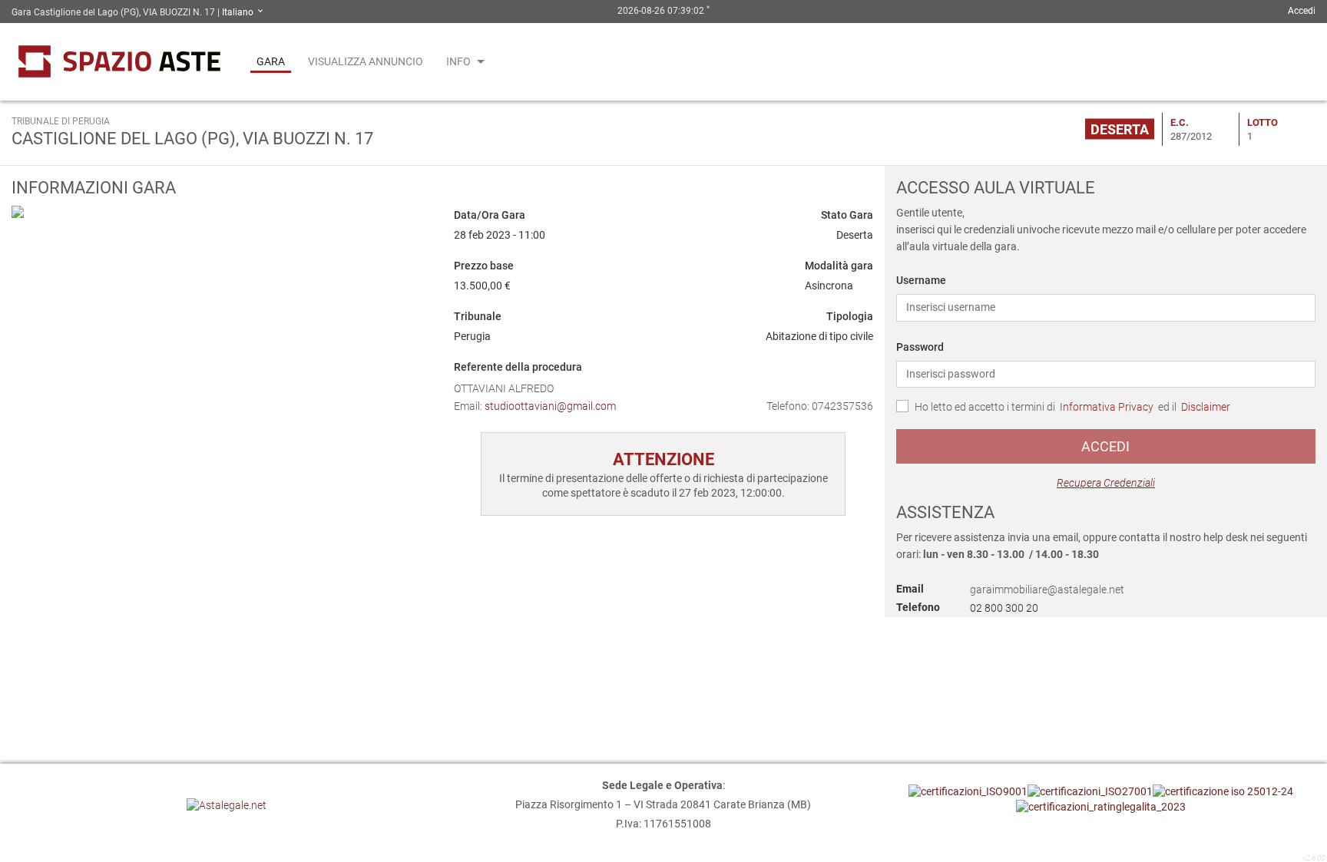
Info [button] (458, 61)
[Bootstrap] (119, 62)
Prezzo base (484, 265)
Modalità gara (839, 265)
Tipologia (849, 316)
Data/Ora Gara (489, 215)
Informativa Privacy (1106, 407)
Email (910, 589)
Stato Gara (847, 215)
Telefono (918, 607)
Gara (270, 61)
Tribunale (477, 316)
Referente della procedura (518, 367)
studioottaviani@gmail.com (550, 406)
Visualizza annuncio (365, 61)
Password (920, 347)
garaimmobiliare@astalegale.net (1047, 589)
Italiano (239, 12)
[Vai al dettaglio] (221, 211)
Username (921, 280)
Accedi (1105, 446)
